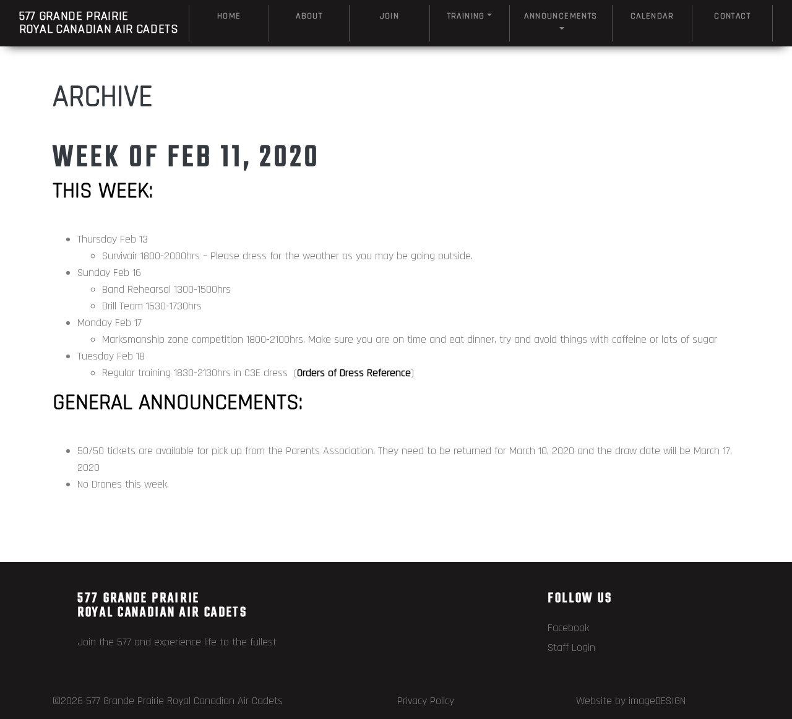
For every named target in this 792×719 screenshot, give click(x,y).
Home (229, 16)
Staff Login (571, 647)
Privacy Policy (425, 701)
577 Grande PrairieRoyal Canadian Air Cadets (99, 22)
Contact (732, 16)
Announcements (560, 16)
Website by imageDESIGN (631, 701)
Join (390, 16)
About (309, 16)
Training (466, 16)
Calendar (652, 16)
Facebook (568, 628)
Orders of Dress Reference (354, 373)
